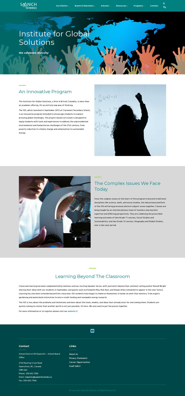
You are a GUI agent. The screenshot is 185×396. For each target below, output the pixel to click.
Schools (105, 6)
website (72, 311)
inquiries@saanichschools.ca (38, 377)
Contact (154, 6)
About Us (73, 354)
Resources (121, 6)
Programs (138, 6)
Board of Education (84, 6)
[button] (164, 3)
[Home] (29, 5)
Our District (62, 6)
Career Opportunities (79, 362)
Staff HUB (74, 366)
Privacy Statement (78, 358)
